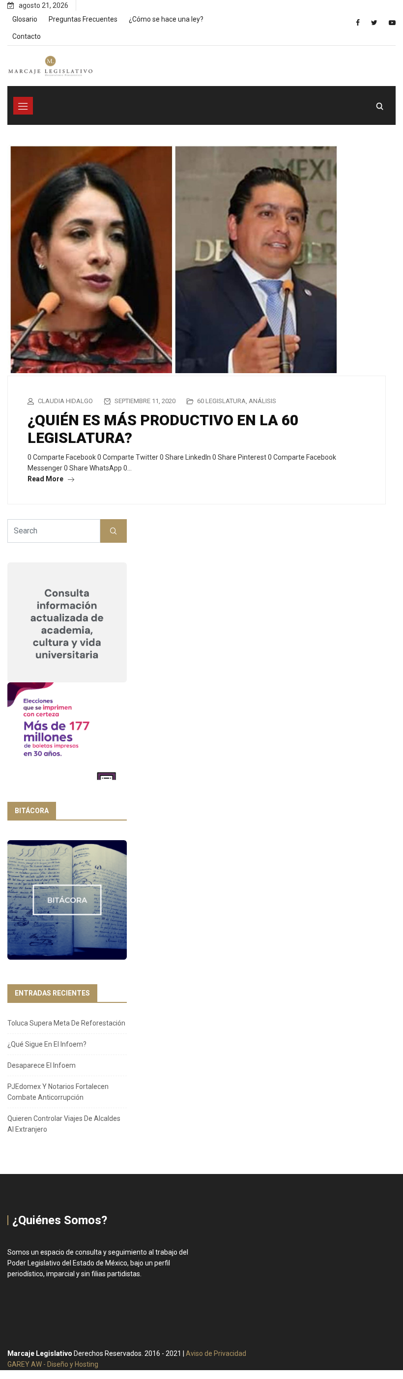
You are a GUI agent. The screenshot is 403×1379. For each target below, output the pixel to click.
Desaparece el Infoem (41, 1065)
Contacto (26, 36)
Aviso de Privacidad (216, 1353)
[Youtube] (392, 23)
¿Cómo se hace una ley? (166, 19)
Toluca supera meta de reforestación (66, 1023)
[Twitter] (374, 23)
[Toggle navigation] (23, 106)
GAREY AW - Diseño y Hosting (52, 1364)
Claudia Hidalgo (65, 401)
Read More (46, 479)
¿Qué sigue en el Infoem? (46, 1044)
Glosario (24, 19)
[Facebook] (358, 23)
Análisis (262, 401)
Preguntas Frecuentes (83, 19)
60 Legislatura (221, 401)
